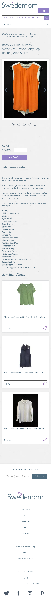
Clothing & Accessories (13, 34)
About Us (26, 515)
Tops (31, 37)
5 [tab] (35, 124)
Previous (5, 90)
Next (45, 90)
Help (25, 527)
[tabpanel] (25, 89)
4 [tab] (29, 124)
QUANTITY (7, 150)
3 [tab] (24, 124)
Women (33, 34)
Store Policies (25, 521)
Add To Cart (14, 157)
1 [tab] (13, 124)
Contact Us (25, 533)
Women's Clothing (15, 37)
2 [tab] (18, 124)
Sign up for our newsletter (25, 468)
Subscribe (39, 476)
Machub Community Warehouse (14, 167)
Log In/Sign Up (25, 509)
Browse (7, 24)
